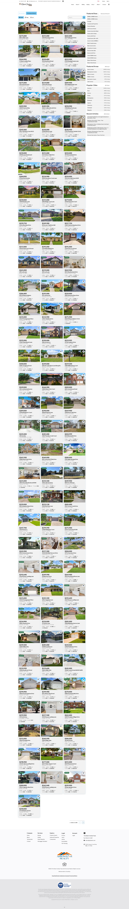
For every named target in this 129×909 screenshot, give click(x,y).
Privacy (63, 835)
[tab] (21, 17)
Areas (93, 4)
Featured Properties (54, 837)
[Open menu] (109, 4)
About (98, 4)
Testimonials (30, 839)
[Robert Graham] (64, 855)
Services (40, 833)
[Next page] (83, 822)
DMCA (63, 839)
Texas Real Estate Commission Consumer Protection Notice (64, 875)
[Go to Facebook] (63, 1)
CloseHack (68, 871)
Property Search (53, 835)
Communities (53, 839)
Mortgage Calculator (42, 841)
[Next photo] (38, 28)
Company (29, 833)
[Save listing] (38, 23)
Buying (88, 4)
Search (77, 4)
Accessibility (64, 841)
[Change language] (98, 1)
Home (72, 4)
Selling (83, 4)
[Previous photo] (20, 28)
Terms (63, 837)
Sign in (108, 1)
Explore (52, 833)
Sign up (103, 1)
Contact (104, 4)
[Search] (84, 17)
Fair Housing (64, 843)
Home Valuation (41, 839)
